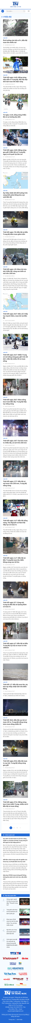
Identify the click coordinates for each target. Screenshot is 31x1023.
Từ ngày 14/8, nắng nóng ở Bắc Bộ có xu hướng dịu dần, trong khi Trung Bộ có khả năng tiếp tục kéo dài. (15, 123)
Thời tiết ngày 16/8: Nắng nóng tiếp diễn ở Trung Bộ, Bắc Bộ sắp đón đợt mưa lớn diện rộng (15, 79)
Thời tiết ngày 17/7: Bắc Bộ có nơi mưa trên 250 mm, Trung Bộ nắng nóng (15, 483)
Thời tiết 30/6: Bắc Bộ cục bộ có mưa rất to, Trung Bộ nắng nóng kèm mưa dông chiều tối (15, 722)
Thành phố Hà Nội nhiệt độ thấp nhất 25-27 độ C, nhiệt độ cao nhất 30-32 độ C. (15, 694)
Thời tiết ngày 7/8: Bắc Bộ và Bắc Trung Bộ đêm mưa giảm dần (15, 233)
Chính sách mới (9, 835)
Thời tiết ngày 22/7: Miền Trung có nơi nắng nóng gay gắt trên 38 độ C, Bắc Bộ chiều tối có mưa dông (15, 358)
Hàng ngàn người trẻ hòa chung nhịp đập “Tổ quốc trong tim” (12, 902)
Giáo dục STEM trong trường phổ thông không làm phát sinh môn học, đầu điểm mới (15, 877)
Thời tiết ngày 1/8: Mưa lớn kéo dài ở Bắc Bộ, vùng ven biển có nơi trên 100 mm (15, 271)
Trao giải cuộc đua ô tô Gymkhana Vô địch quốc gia (12, 911)
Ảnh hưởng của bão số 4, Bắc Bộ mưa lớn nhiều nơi (15, 41)
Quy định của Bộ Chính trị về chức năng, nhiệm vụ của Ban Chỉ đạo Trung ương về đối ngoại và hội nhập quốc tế (15, 840)
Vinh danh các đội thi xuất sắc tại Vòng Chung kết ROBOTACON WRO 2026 (12, 943)
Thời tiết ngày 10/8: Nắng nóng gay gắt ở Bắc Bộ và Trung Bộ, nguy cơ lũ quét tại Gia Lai (14, 152)
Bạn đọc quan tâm (10, 895)
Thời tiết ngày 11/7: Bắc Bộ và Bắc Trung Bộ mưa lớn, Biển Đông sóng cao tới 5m (14, 560)
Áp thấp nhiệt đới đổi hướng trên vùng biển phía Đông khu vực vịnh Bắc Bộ (15, 195)
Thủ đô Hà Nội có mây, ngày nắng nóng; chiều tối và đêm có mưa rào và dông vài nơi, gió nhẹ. (14, 88)
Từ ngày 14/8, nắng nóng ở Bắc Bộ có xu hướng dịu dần (14, 116)
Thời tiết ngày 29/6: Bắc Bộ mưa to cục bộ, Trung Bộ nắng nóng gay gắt (15, 763)
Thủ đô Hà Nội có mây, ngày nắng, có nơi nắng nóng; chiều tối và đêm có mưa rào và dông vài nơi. (15, 531)
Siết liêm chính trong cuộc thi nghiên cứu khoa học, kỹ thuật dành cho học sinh (15, 860)
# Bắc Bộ (7, 17)
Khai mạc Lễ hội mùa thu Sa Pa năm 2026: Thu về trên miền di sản (12, 922)
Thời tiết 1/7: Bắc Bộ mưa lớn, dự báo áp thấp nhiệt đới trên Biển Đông (15, 686)
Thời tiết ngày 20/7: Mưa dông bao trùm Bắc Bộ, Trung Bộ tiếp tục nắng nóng (15, 402)
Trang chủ (12, 1019)
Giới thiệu (19, 1019)
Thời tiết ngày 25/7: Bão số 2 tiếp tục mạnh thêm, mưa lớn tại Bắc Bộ (15, 316)
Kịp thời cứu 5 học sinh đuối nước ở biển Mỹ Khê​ (12, 931)
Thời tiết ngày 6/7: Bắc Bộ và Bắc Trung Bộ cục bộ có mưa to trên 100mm (15, 645)
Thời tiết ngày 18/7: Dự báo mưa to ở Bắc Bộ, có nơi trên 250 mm (15, 441)
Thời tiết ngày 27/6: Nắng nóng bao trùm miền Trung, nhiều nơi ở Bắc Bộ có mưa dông (15, 804)
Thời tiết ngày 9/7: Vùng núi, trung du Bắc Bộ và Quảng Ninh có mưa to (15, 604)
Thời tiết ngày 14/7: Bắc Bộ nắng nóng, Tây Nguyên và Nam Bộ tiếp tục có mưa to (15, 522)
